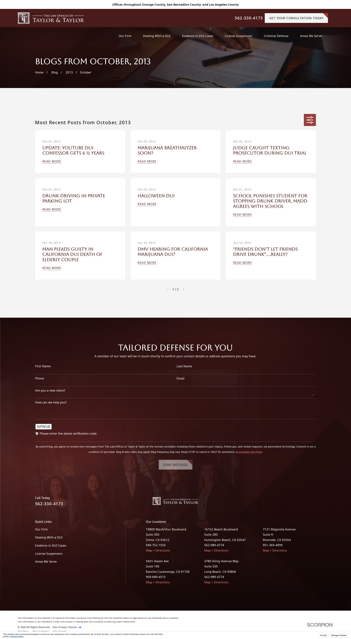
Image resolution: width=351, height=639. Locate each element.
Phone (39, 378)
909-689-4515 (156, 577)
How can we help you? (50, 402)
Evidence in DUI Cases (50, 545)
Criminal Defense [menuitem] (276, 36)
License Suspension (49, 553)
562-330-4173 (249, 18)
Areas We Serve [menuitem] (311, 36)
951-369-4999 (273, 545)
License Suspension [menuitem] (238, 36)
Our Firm (41, 529)
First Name (43, 366)
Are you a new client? (50, 390)
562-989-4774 (214, 545)
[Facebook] (304, 502)
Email (180, 378)
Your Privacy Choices (65, 627)
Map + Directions (158, 550)
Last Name (184, 366)
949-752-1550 (156, 545)
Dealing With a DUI (49, 537)
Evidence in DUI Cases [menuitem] (197, 36)
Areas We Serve (46, 561)
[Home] (51, 18)
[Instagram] (314, 502)
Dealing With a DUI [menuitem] (156, 36)
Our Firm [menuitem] (125, 36)
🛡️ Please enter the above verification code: (66, 433)
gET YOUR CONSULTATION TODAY (296, 18)
